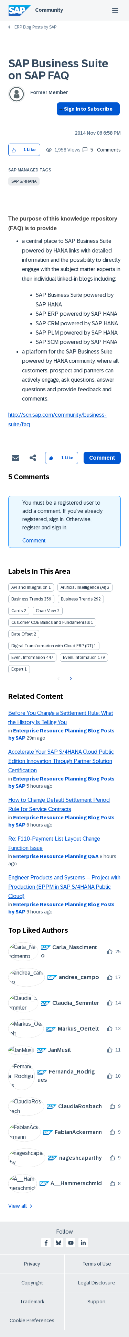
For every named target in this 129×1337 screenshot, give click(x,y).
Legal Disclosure (96, 1282)
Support (96, 1301)
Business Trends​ (77, 599)
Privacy (32, 1264)
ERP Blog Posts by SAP (35, 27)
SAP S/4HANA (23, 181)
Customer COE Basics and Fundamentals (50, 622)
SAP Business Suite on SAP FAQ (58, 69)
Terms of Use (97, 1264)
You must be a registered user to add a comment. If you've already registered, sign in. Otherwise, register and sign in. (62, 515)
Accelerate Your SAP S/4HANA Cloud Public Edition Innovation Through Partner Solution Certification (61, 761)
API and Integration (29, 587)
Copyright (32, 1282)
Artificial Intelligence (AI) (83, 587)
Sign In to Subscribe (88, 109)
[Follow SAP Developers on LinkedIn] (83, 1243)
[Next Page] (70, 679)
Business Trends (27, 599)
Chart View (46, 610)
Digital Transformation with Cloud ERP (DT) (52, 645)
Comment (34, 540)
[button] (14, 150)
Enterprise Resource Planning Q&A (56, 856)
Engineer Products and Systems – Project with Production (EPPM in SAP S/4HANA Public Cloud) (64, 887)
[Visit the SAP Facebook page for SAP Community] (46, 1243)
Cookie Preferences (32, 1320)
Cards (17, 610)
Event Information (28, 657)
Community (49, 10)
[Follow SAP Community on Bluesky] (58, 1243)
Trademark (32, 1301)
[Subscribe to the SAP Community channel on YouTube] (71, 1243)
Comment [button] (102, 458)
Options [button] (60, 121)
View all (17, 1206)
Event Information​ (80, 657)
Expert (17, 669)
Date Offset (22, 634)
